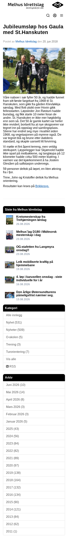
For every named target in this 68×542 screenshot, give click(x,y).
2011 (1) (11, 531)
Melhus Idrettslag (26, 41)
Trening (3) (13, 344)
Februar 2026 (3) (17, 414)
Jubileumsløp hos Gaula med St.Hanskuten (33, 29)
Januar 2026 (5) (16, 421)
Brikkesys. (42, 186)
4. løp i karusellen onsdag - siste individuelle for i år (39, 278)
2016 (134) (13, 494)
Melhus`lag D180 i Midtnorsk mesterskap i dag (36, 233)
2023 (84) (12, 443)
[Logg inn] (54, 15)
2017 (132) (13, 487)
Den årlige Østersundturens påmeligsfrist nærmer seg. (36, 293)
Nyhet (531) (14, 322)
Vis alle (11, 359)
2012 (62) (12, 524)
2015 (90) (12, 502)
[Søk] (48, 15)
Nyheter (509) (15, 329)
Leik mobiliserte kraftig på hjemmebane (34, 263)
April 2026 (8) (15, 399)
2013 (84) (12, 516)
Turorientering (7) (17, 351)
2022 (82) (12, 450)
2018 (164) (13, 480)
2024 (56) (12, 436)
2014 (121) (13, 509)
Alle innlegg (14, 315)
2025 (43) (12, 428)
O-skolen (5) (14, 337)
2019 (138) (13, 472)
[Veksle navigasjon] (61, 15)
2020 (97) (12, 465)
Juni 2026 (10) (15, 384)
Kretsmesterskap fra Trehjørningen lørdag (31, 218)
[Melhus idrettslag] (34, 5)
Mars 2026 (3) (15, 406)
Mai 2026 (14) (15, 392)
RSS (12, 366)
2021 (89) (12, 458)
